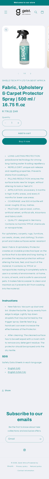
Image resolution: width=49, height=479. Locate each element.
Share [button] (8, 391)
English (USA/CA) (17, 372)
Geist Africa (23, 463)
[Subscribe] (40, 439)
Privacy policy (22, 466)
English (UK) (14, 368)
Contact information (26, 470)
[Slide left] (18, 74)
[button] (6, 12)
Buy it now (24, 141)
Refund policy (36, 466)
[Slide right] (31, 74)
